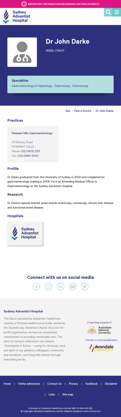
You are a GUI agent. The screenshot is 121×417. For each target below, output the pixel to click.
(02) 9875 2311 (30, 151)
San (68, 111)
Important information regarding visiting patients (63, 4)
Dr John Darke (105, 111)
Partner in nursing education (101, 339)
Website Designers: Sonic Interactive (82, 411)
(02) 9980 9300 (28, 155)
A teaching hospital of (99, 322)
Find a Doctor (82, 111)
